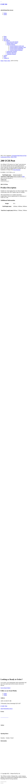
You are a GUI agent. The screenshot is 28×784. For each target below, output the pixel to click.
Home (5, 36)
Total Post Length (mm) (7, 176)
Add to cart (3, 179)
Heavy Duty (7, 60)
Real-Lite (3, 746)
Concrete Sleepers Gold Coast (17, 46)
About (5, 37)
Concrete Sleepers (11, 44)
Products (3, 728)
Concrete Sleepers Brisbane (16, 50)
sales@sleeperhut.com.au (6, 708)
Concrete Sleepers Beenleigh (16, 48)
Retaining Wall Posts (11, 52)
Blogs (5, 56)
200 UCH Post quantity (6, 178)
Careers (5, 55)
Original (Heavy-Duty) (12, 43)
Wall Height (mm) (6, 175)
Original (2, 749)
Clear (23, 176)
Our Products (7, 40)
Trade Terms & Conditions (7, 714)
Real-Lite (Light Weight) (12, 41)
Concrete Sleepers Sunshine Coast (18, 47)
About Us (3, 743)
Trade (2, 730)
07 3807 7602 (4, 4)
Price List (6, 39)
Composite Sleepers (11, 54)
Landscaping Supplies (12, 51)
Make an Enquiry (5, 181)
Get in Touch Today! (5, 687)
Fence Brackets (16, 169)
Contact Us (6, 58)
